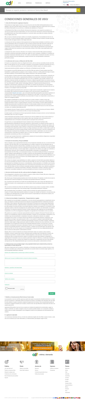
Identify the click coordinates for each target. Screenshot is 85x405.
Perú (66, 390)
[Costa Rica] (61, 397)
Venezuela (67, 392)
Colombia (67, 373)
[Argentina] (53, 397)
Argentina (67, 368)
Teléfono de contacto (9, 279)
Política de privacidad (39, 373)
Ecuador (67, 379)
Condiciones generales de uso (41, 372)
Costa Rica (67, 375)
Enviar (52, 293)
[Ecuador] (65, 397)
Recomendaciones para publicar (11, 375)
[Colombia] (59, 397)
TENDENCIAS (38, 3)
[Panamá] (75, 397)
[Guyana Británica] (71, 397)
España (66, 381)
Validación (7, 284)
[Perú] (77, 397)
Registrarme (66, 2)
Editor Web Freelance (24, 370)
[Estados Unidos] (69, 397)
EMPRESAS (29, 3)
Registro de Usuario (17, 93)
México (66, 386)
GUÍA (19, 3)
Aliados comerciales (24, 368)
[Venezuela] (79, 397)
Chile (66, 372)
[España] (67, 397)
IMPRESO (48, 3)
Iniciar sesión (71, 1)
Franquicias (52, 370)
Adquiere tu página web (10, 372)
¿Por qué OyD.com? (9, 368)
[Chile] (57, 397)
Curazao (67, 377)
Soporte (6, 377)
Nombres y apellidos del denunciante (13, 267)
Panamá (67, 388)
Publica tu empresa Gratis (10, 370)
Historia (36, 370)
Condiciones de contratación (11, 373)
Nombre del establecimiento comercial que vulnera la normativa (19, 252)
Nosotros (37, 368)
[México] (73, 397)
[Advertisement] (30, 331)
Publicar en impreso (54, 368)
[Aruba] (55, 397)
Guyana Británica (68, 385)
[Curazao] (63, 397)
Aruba (66, 370)
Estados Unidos (68, 383)
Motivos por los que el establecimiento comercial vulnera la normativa (21, 258)
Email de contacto (9, 273)
